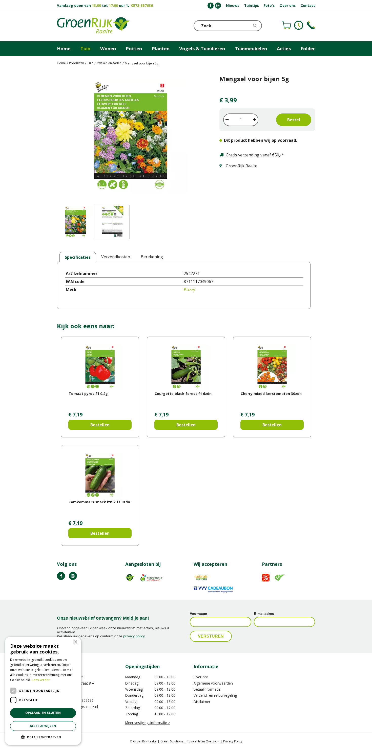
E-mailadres (264, 614)
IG (73, 576)
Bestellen (100, 425)
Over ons (201, 676)
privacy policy (133, 636)
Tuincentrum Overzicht (203, 741)
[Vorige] (62, 137)
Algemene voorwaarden (213, 683)
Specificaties (78, 257)
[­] (211, 6)
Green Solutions (171, 741)
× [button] (75, 642)
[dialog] (43, 691)
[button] (43, 737)
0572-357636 (142, 5)
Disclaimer (202, 701)
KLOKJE (298, 25)
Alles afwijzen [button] (43, 726)
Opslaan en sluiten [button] (43, 713)
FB (61, 576)
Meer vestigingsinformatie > (147, 722)
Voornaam (198, 614)
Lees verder (41, 680)
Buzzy (189, 289)
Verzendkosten (115, 257)
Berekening (152, 257)
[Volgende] (199, 137)
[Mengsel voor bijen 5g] (130, 137)
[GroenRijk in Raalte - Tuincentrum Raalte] (93, 26)
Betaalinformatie (207, 689)
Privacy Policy (232, 741)
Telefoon (311, 25)
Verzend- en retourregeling (215, 695)
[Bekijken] (286, 25)
